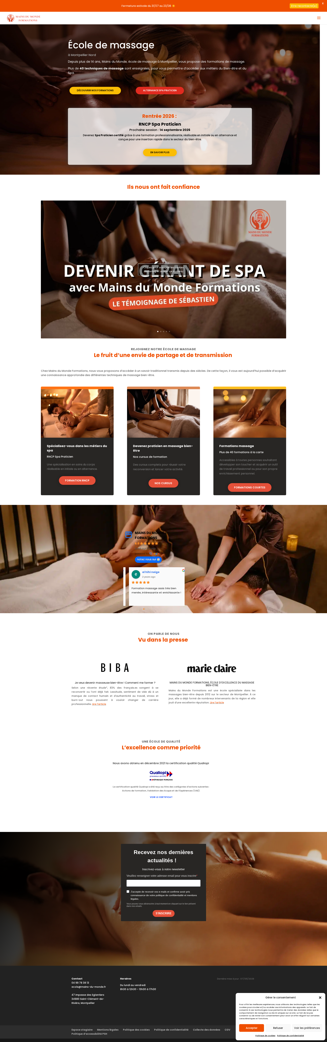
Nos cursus (163, 483)
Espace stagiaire (82, 1029)
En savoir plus (159, 152)
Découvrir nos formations (95, 90)
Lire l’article (99, 704)
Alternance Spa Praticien (160, 90)
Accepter (252, 1028)
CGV (227, 1029)
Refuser (278, 1028)
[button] (320, 997)
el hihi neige (141, 572)
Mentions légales (108, 1029)
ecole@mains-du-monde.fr (89, 987)
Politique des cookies (136, 1029)
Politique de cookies (265, 1035)
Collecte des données (206, 1029)
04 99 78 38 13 (80, 982)
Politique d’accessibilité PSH (89, 1034)
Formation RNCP (77, 480)
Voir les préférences (307, 1028)
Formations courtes (249, 487)
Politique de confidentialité (290, 1035)
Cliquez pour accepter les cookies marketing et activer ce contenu (163, 269)
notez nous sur (146, 559)
